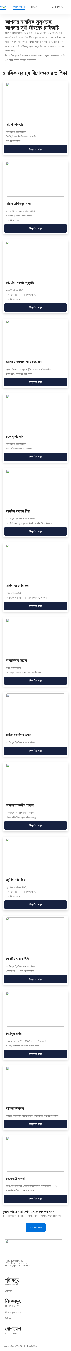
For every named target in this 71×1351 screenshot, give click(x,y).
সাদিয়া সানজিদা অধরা (18, 735)
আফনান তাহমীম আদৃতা (20, 805)
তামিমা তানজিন (15, 1108)
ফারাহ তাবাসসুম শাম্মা (18, 203)
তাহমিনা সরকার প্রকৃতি (20, 283)
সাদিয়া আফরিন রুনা (17, 586)
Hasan (35, 1346)
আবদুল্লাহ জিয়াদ (16, 660)
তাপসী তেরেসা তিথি (17, 959)
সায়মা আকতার (14, 124)
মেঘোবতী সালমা (15, 1178)
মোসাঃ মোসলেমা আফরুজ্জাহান (24, 362)
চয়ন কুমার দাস (14, 436)
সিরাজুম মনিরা (14, 1033)
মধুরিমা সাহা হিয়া (16, 880)
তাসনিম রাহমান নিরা (18, 511)
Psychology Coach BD (10, 1346)
